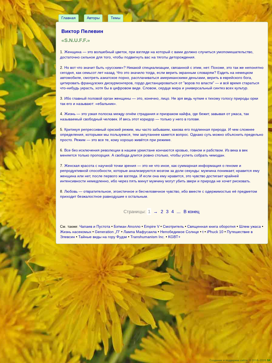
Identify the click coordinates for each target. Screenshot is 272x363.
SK (269, 360)
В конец (191, 211)
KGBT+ (174, 237)
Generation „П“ (107, 232)
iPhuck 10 (215, 232)
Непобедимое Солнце (179, 232)
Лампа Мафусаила (140, 232)
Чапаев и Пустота (94, 226)
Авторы (93, 18)
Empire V (151, 226)
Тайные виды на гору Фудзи (102, 237)
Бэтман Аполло (127, 226)
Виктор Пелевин (82, 31)
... (179, 211)
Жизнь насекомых (75, 232)
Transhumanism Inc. (147, 237)
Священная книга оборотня (211, 226)
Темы (115, 18)
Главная (68, 18)
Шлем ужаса (250, 226)
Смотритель (173, 226)
